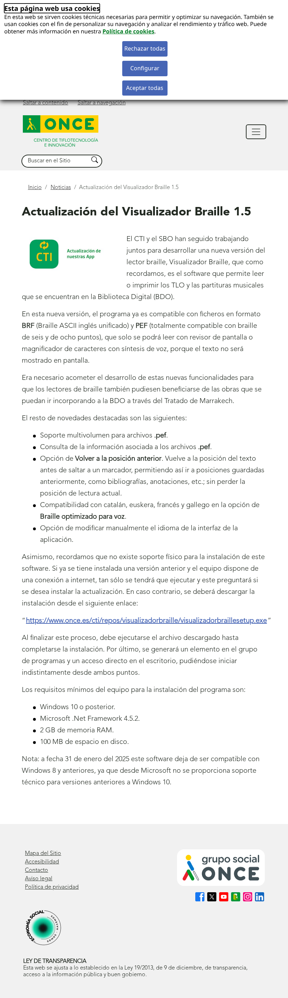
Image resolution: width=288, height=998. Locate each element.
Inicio (35, 187)
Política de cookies (129, 31)
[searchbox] (55, 161)
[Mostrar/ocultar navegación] (256, 131)
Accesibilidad (42, 862)
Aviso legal (38, 879)
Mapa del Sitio (43, 853)
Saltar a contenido (45, 103)
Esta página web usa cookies (52, 8)
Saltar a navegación (102, 103)
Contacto (36, 870)
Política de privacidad (52, 887)
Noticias (61, 187)
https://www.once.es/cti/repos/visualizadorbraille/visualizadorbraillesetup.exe (146, 620)
